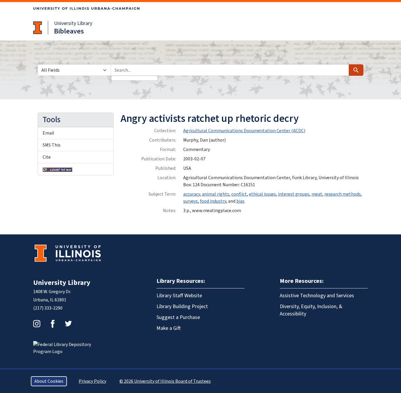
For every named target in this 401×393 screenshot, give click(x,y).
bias (240, 201)
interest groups (293, 194)
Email (48, 133)
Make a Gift (168, 328)
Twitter (68, 324)
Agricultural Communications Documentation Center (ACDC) (244, 130)
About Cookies (48, 381)
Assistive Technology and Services (317, 295)
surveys (190, 201)
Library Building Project (182, 306)
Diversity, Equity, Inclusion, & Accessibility (311, 310)
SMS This (51, 145)
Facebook (53, 324)
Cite (47, 157)
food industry (213, 201)
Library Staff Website (179, 295)
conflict (239, 194)
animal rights (215, 194)
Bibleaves (69, 31)
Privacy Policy (92, 381)
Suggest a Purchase (178, 317)
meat (316, 194)
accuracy (191, 194)
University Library (73, 23)
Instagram (37, 324)
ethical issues (262, 194)
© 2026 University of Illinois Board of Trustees (165, 381)
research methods (342, 194)
